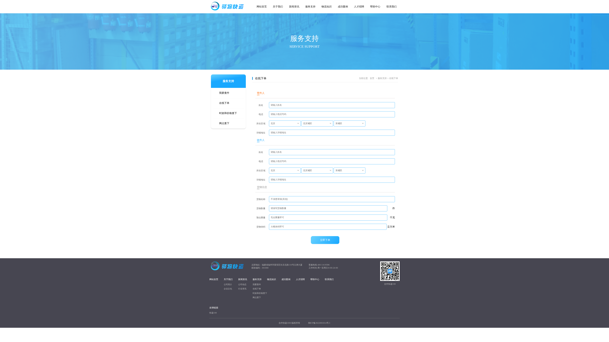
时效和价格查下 (228, 113)
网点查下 (224, 123)
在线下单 (224, 103)
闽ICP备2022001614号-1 (319, 323)
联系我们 (391, 6)
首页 (372, 78)
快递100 (213, 313)
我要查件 (224, 93)
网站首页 (262, 6)
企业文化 (228, 289)
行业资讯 (242, 289)
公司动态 (242, 284)
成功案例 (343, 6)
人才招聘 (359, 6)
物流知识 (326, 6)
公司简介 (228, 284)
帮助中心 (375, 6)
